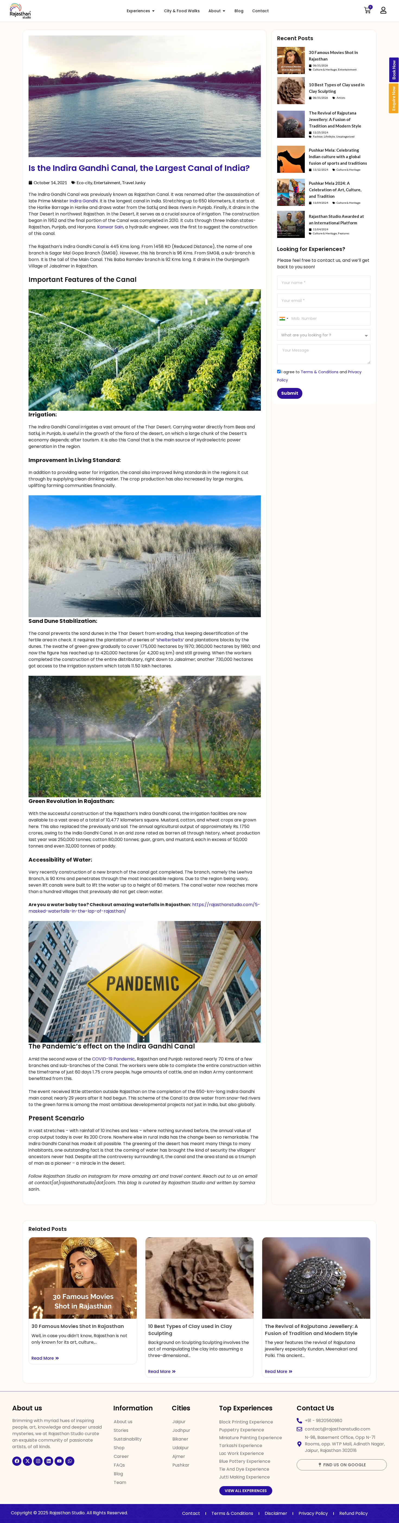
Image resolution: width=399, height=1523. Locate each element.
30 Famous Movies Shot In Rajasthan (77, 1326)
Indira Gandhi (83, 201)
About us (123, 1422)
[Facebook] (16, 1461)
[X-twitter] (27, 1461)
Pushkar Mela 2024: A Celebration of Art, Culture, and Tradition (335, 190)
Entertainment (107, 182)
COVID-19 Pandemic (113, 1059)
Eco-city (84, 182)
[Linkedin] (48, 1461)
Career (121, 1456)
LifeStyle (329, 136)
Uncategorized (345, 136)
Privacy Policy (313, 1513)
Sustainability (128, 1439)
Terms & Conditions (319, 372)
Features (343, 233)
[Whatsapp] (69, 1461)
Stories (121, 1430)
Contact (191, 1513)
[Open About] (224, 11)
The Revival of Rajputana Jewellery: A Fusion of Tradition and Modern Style (335, 119)
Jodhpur (181, 1430)
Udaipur (180, 1448)
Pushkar (180, 1465)
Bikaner (180, 1439)
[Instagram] (38, 1461)
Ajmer (178, 1456)
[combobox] (283, 318)
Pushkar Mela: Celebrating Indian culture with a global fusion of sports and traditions (338, 156)
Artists (341, 97)
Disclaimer (276, 1513)
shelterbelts (170, 640)
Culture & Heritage (325, 69)
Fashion (318, 136)
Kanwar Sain (110, 227)
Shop (119, 1448)
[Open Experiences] (153, 11)
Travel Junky (133, 182)
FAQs (119, 1465)
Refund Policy (353, 1513)
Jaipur (179, 1422)
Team (120, 1482)
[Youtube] (59, 1461)
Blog (118, 1474)
